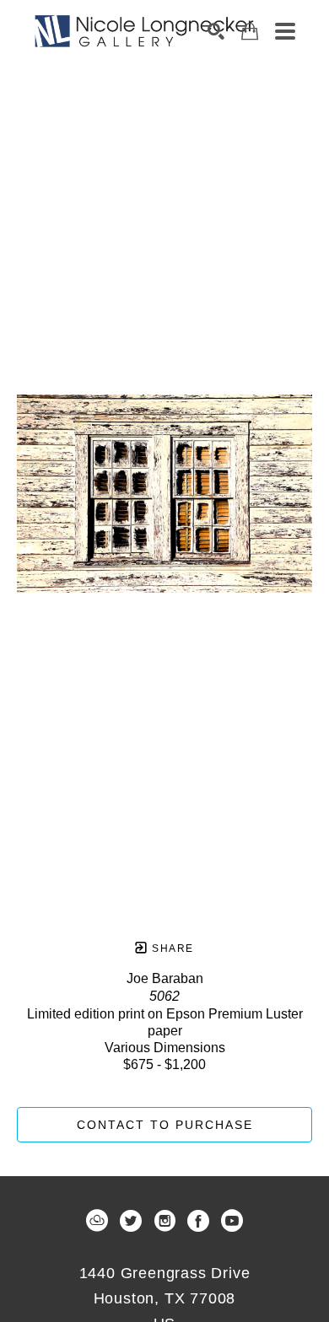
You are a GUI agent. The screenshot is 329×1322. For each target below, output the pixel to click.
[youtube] (232, 1221)
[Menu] (285, 31)
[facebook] (198, 1221)
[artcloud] (97, 1221)
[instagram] (164, 1221)
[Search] (216, 31)
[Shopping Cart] (249, 31)
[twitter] (131, 1221)
